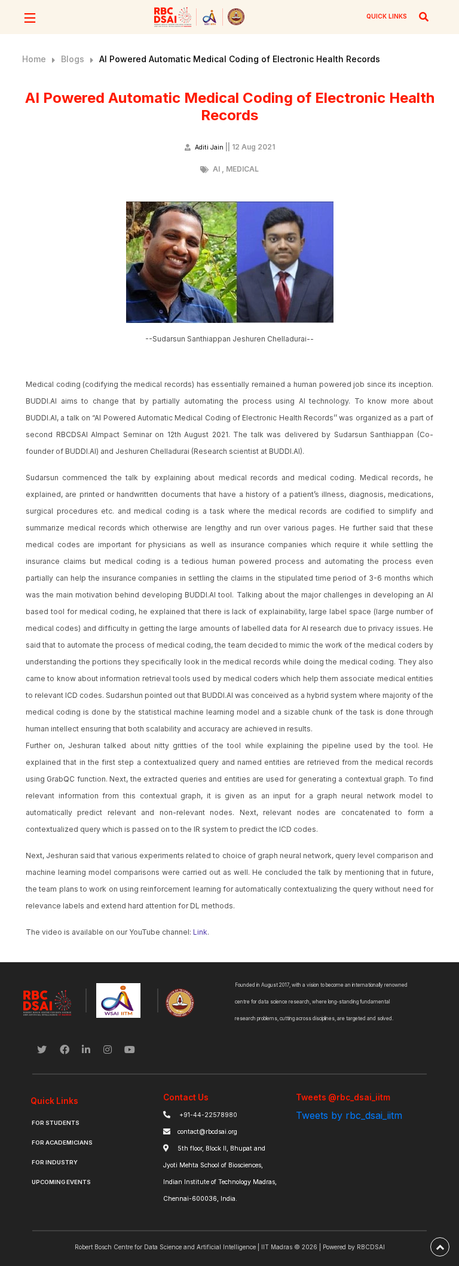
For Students (55, 1122)
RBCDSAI (371, 1246)
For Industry (55, 1162)
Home (34, 59)
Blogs (72, 59)
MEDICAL (242, 168)
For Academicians (62, 1142)
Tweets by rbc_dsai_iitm (349, 1115)
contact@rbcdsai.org (207, 1132)
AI (216, 168)
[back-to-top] (439, 1246)
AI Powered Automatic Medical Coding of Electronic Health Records (239, 59)
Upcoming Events (61, 1182)
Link (200, 932)
